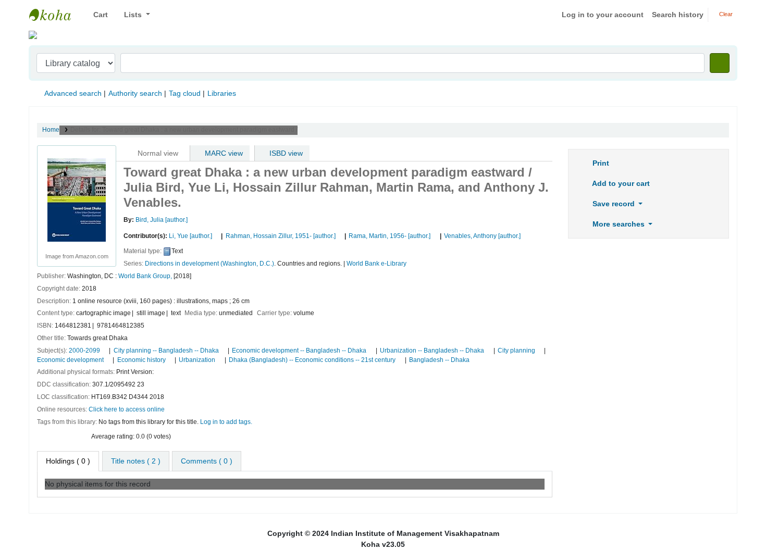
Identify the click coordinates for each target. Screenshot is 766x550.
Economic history (141, 360)
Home (50, 129)
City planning (516, 350)
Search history (677, 14)
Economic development (70, 360)
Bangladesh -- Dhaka (439, 360)
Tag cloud (185, 93)
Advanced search (73, 93)
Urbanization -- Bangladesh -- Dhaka (432, 350)
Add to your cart (620, 183)
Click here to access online (127, 409)
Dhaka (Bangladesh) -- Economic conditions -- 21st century (312, 360)
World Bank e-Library (376, 263)
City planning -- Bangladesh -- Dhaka (166, 350)
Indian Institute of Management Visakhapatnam (55, 14)
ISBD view (285, 153)
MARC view (223, 153)
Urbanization (197, 360)
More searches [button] (618, 224)
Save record (613, 203)
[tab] (135, 461)
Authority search (135, 93)
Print (599, 163)
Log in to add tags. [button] (226, 422)
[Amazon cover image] (76, 199)
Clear (725, 14)
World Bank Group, (145, 276)
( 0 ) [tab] (68, 461)
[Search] (720, 63)
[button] (96, 14)
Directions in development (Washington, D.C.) (209, 263)
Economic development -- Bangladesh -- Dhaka (299, 350)
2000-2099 (84, 350)
